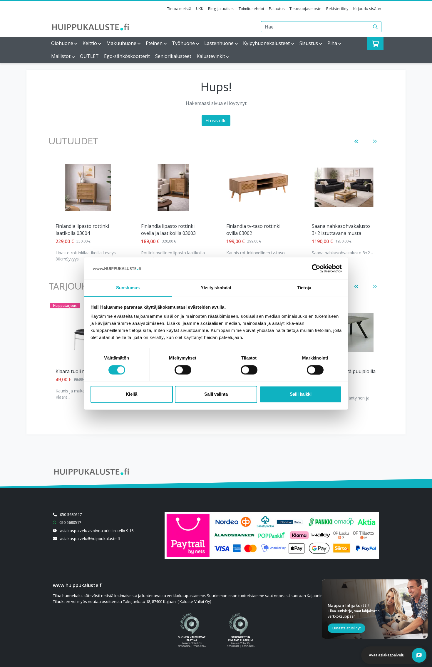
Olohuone (62, 43)
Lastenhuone (219, 43)
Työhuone (183, 43)
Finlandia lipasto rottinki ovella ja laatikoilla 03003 (168, 229)
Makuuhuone (121, 43)
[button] (356, 141)
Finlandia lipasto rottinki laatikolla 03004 (82, 229)
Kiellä (131, 394)
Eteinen (154, 43)
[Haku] (375, 26)
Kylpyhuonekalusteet (266, 43)
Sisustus (308, 43)
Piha (332, 43)
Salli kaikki (301, 394)
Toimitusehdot (251, 8)
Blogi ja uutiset (221, 8)
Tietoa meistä (179, 8)
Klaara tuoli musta (76, 371)
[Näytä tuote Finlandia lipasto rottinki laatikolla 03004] (88, 187)
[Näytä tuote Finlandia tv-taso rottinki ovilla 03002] (258, 187)
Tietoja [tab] (304, 287)
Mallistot (61, 56)
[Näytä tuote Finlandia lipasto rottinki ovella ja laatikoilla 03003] (173, 187)
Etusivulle (216, 120)
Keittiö (90, 43)
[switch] (183, 370)
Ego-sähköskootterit (127, 56)
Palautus (277, 8)
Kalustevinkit (211, 56)
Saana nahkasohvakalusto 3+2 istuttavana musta (341, 229)
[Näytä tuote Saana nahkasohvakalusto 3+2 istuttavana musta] (344, 187)
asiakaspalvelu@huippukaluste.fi (90, 538)
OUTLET (89, 56)
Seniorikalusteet (173, 56)
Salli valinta (216, 394)
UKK (199, 8)
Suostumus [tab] (128, 287)
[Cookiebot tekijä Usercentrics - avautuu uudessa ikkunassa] (316, 268)
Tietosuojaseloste (305, 8)
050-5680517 (71, 514)
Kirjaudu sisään (367, 8)
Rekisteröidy (337, 8)
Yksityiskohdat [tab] (216, 287)
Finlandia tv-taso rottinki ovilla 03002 (253, 229)
